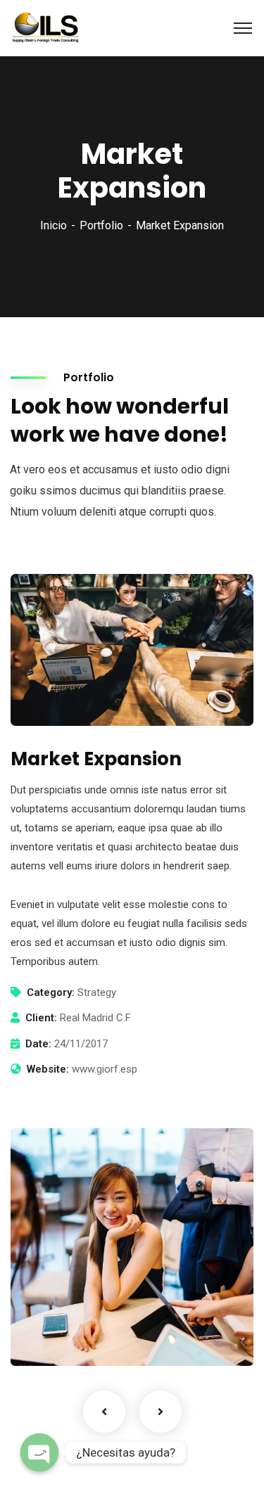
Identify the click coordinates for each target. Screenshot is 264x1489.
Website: (48, 1069)
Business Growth (87, 1316)
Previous (104, 1412)
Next (160, 1412)
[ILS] (46, 27)
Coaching (57, 1337)
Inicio (53, 225)
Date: (38, 1043)
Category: (51, 992)
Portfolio (101, 225)
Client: (41, 1017)
